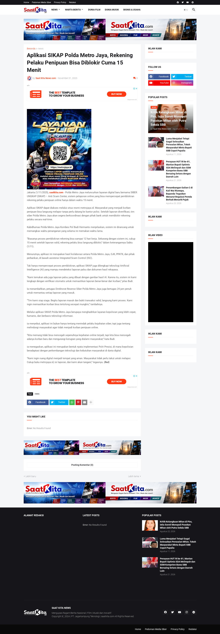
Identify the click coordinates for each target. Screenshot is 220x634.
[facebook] (178, 2)
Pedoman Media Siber (41, 2)
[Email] (84, 402)
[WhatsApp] (72, 402)
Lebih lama (133, 476)
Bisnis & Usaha (131, 9)
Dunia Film (94, 9)
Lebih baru (31, 476)
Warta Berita (73, 9)
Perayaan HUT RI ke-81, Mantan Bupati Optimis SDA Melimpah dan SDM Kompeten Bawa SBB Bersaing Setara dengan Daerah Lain (178, 169)
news (40, 48)
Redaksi (72, 2)
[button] (186, 9)
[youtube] (188, 2)
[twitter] (183, 2)
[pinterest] (193, 2)
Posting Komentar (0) (82, 465)
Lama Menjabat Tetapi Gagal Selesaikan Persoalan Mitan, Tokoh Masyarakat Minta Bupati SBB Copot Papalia (179, 144)
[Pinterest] (78, 402)
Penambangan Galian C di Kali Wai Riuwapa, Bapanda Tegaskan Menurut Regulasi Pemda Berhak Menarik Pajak (179, 193)
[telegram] (193, 612)
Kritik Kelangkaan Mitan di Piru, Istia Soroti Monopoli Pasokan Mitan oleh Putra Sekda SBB (176, 524)
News (54, 9)
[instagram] (186, 612)
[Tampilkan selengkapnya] (91, 402)
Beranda (31, 48)
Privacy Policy (60, 2)
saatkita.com (56, 192)
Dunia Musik (112, 9)
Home (26, 2)
